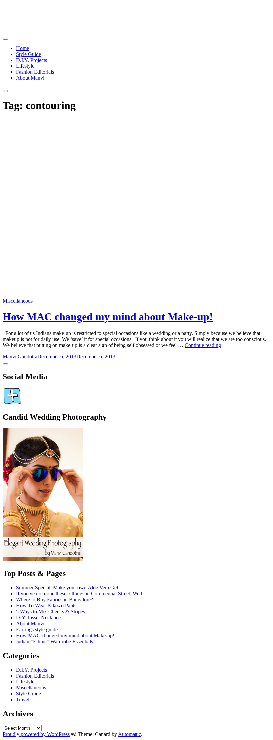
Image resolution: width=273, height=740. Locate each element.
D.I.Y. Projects (31, 60)
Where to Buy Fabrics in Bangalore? (54, 599)
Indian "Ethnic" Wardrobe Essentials (54, 641)
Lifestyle (25, 66)
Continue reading (203, 345)
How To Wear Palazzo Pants (46, 605)
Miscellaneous (18, 301)
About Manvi (30, 78)
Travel (22, 699)
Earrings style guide (37, 629)
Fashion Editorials (35, 72)
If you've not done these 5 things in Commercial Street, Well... (81, 593)
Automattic (129, 734)
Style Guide (28, 54)
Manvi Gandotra (20, 356)
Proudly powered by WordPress (36, 734)
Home (22, 48)
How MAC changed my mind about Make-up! (108, 317)
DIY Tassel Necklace (38, 617)
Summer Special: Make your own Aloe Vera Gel (67, 587)
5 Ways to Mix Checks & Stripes (50, 611)
